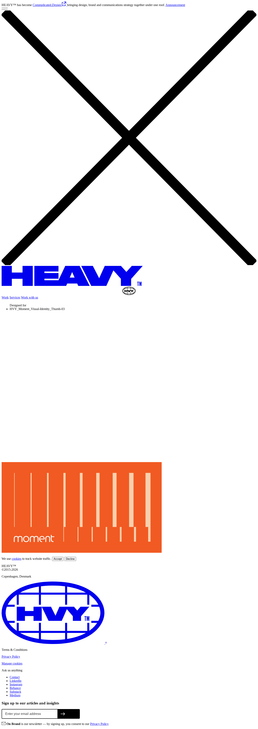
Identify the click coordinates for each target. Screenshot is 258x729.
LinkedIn (15, 680)
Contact (15, 677)
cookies (16, 558)
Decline (70, 558)
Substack (15, 691)
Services (14, 297)
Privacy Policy (11, 656)
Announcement (175, 5)
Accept (58, 558)
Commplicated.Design (47, 5)
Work (5, 297)
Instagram (16, 684)
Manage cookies (12, 663)
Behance (15, 688)
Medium (15, 695)
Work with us (29, 297)
